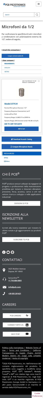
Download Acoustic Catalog (22, 139)
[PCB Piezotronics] (14, 5)
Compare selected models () (15, 56)
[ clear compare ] (8, 60)
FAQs (6, 158)
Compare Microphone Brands (22, 147)
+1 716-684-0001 (15, 280)
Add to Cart (21, 129)
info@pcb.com (14, 287)
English (7, 68)
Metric (7, 72)
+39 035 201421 (14, 293)
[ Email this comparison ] (11, 50)
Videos (8, 161)
